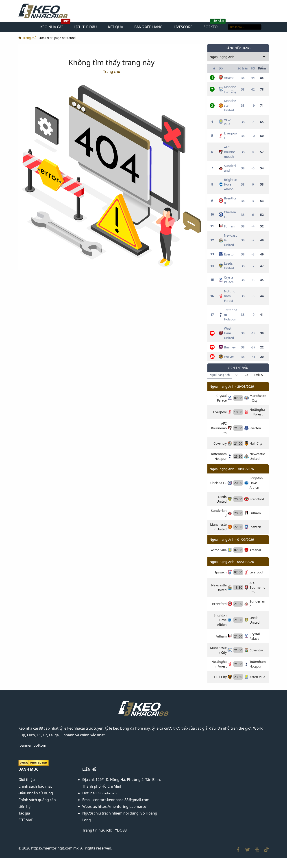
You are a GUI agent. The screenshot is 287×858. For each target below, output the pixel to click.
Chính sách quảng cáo (37, 799)
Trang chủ (29, 38)
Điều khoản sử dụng (35, 793)
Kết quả (115, 26)
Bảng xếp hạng (148, 26)
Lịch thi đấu (85, 26)
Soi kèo (211, 26)
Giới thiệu (26, 779)
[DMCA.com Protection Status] (33, 762)
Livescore (183, 26)
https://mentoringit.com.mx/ (122, 806)
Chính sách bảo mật (35, 786)
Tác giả (24, 813)
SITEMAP (25, 819)
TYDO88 (120, 830)
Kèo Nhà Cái (51, 26)
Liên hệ (24, 806)
